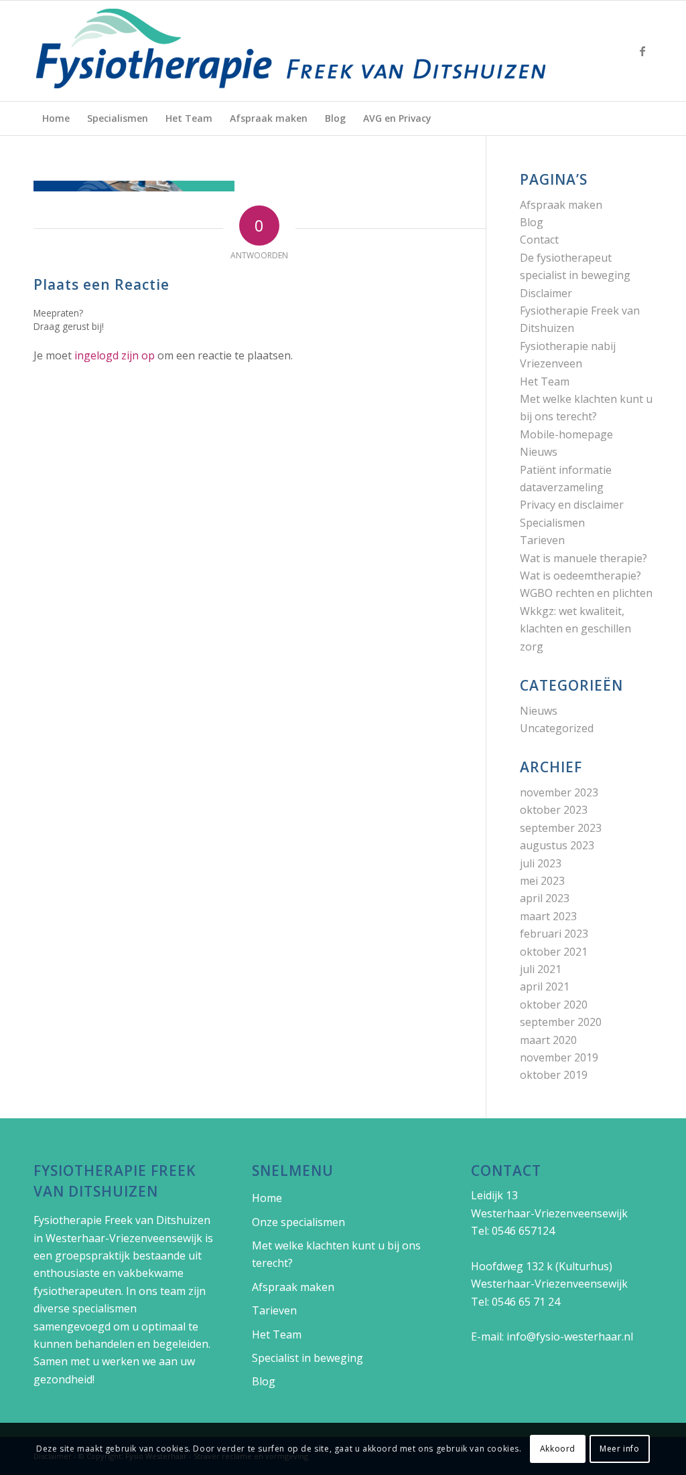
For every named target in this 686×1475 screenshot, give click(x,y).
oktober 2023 (554, 809)
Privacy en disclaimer (572, 504)
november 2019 (559, 1057)
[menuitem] (55, 118)
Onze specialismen (298, 1222)
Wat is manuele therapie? (583, 558)
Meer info (619, 1448)
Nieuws (538, 451)
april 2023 (544, 898)
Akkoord (557, 1448)
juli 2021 (540, 969)
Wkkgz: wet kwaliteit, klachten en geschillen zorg (575, 629)
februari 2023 (554, 933)
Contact (539, 239)
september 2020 (561, 1022)
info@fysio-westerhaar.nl (569, 1336)
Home (267, 1198)
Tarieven (542, 540)
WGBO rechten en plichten (586, 593)
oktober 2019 (554, 1074)
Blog (531, 222)
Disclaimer (546, 293)
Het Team (544, 381)
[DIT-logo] (291, 51)
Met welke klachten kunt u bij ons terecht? (336, 1254)
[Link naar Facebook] (642, 51)
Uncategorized (557, 728)
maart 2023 (548, 916)
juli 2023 (540, 863)
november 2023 (559, 792)
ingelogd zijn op (114, 355)
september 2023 (561, 827)
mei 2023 (542, 880)
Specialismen (552, 522)
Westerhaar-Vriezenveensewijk (124, 1238)
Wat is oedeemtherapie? (580, 575)
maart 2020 (548, 1040)
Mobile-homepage (566, 434)
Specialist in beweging (307, 1358)
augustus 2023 (557, 845)
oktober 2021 (554, 951)
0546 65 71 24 (526, 1301)
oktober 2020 (554, 1004)
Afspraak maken (561, 204)
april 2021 (544, 986)
